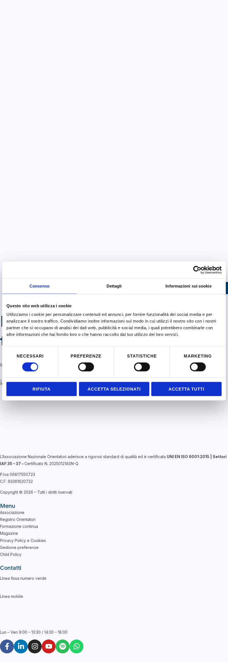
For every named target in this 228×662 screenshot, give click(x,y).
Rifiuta (42, 389)
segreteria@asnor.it (18, 621)
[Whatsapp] (76, 646)
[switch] (86, 366)
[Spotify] (63, 646)
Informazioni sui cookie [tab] (188, 285)
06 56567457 (12, 603)
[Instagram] (35, 646)
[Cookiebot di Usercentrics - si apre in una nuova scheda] (197, 270)
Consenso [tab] (39, 285)
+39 (16, 610)
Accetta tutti (186, 389)
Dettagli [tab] (114, 285)
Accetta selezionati (114, 389)
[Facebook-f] (7, 646)
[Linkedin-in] (21, 646)
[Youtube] (49, 646)
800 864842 (11, 585)
